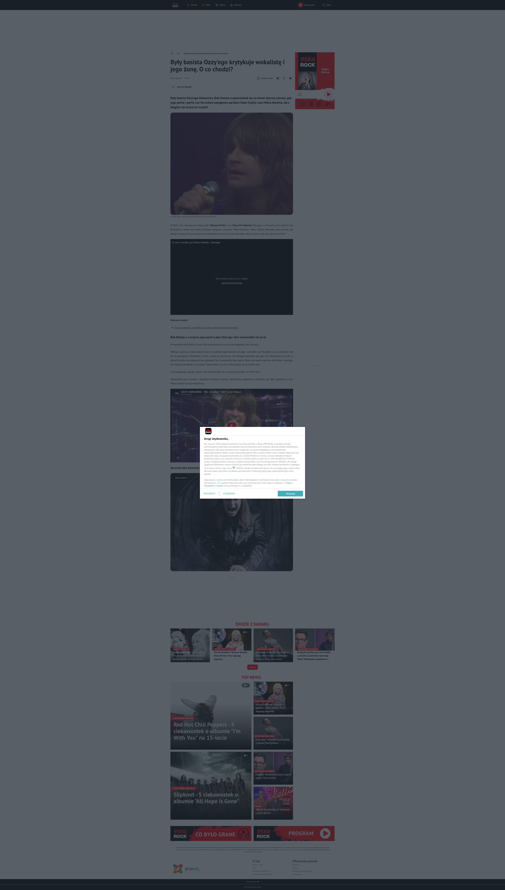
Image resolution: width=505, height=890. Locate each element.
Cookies (219, 486)
